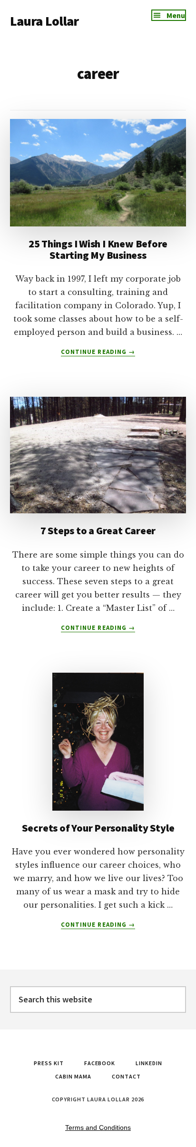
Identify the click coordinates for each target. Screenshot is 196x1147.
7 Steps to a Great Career (98, 530)
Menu (176, 15)
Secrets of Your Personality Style (98, 827)
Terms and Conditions (98, 1127)
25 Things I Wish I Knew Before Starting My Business (98, 249)
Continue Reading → (98, 352)
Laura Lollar (44, 20)
